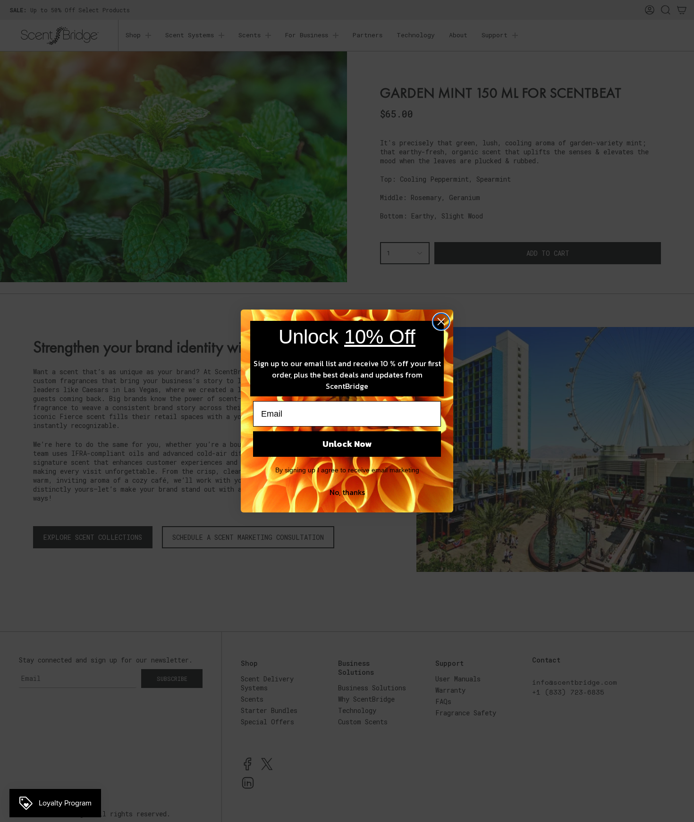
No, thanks (347, 492)
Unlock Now (347, 443)
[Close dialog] (441, 321)
